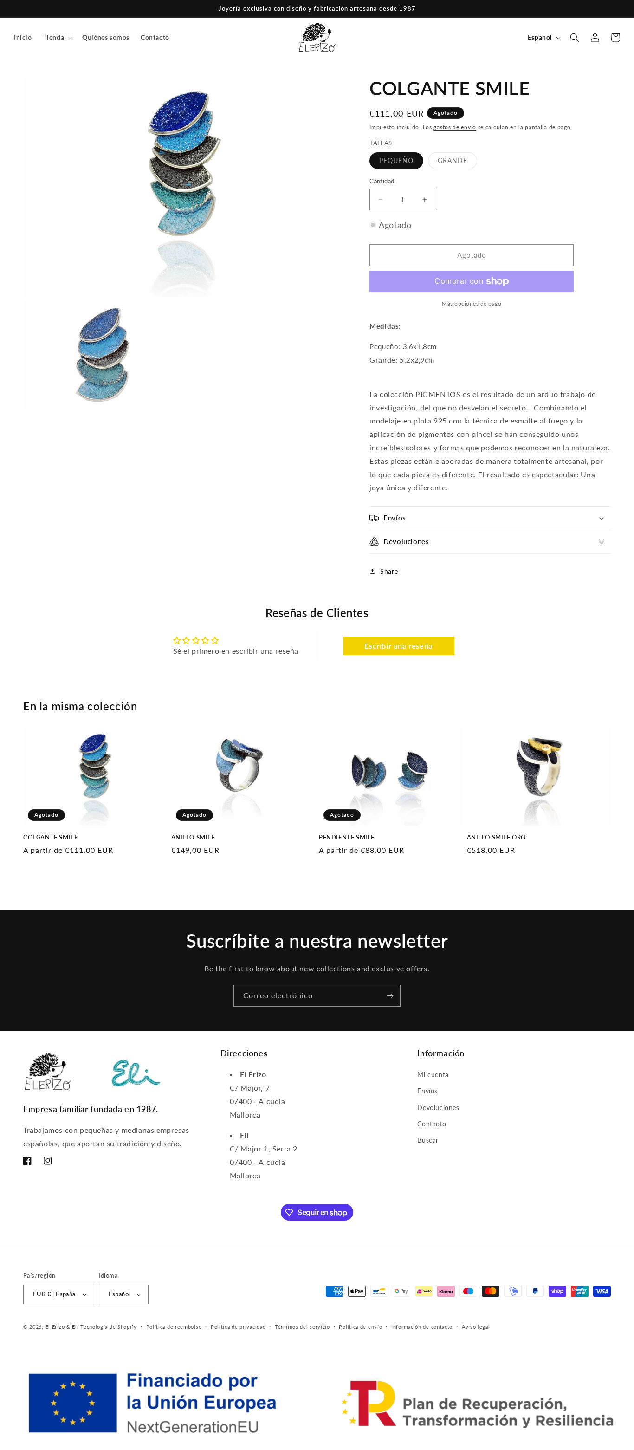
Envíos (427, 1091)
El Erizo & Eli (62, 1327)
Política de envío (360, 1327)
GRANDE (457, 162)
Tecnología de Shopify (108, 1327)
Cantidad (381, 181)
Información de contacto (422, 1327)
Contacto (431, 1124)
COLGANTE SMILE (50, 837)
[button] (57, 37)
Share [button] (389, 571)
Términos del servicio (302, 1327)
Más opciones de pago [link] (471, 303)
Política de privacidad (238, 1327)
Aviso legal (476, 1327)
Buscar (428, 1140)
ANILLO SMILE (193, 837)
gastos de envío (454, 127)
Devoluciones (438, 1108)
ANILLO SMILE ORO (496, 837)
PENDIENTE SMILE (347, 837)
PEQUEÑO (401, 162)
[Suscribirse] (390, 996)
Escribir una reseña (398, 645)
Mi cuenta (432, 1075)
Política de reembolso (174, 1327)
